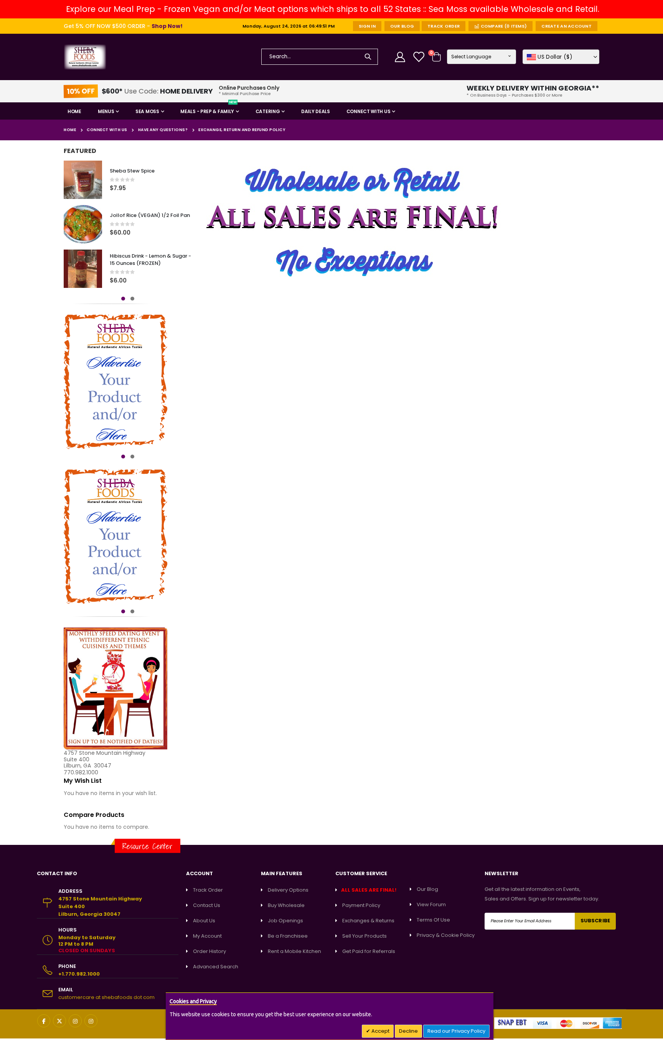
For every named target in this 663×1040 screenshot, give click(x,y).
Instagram (75, 1020)
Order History (209, 951)
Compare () (503, 26)
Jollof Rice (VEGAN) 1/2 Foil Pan (150, 215)
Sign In (367, 26)
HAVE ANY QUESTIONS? (163, 130)
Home (70, 130)
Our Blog (402, 26)
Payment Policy (361, 905)
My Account (207, 936)
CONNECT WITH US (107, 130)
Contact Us (206, 905)
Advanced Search (215, 966)
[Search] (368, 56)
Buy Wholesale (286, 905)
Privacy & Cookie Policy (446, 935)
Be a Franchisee (288, 936)
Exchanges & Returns (368, 920)
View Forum (431, 904)
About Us (204, 920)
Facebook (43, 1020)
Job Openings (285, 920)
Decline (408, 1031)
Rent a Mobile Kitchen (294, 951)
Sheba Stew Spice (132, 171)
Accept (379, 1031)
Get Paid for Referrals (368, 951)
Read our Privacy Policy (456, 1031)
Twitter (59, 1020)
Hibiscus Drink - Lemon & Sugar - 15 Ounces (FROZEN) (150, 259)
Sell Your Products (364, 936)
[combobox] (320, 56)
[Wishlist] (419, 57)
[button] (561, 57)
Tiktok (90, 1020)
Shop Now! (167, 26)
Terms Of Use (433, 919)
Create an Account (566, 26)
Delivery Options (288, 890)
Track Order (443, 26)
